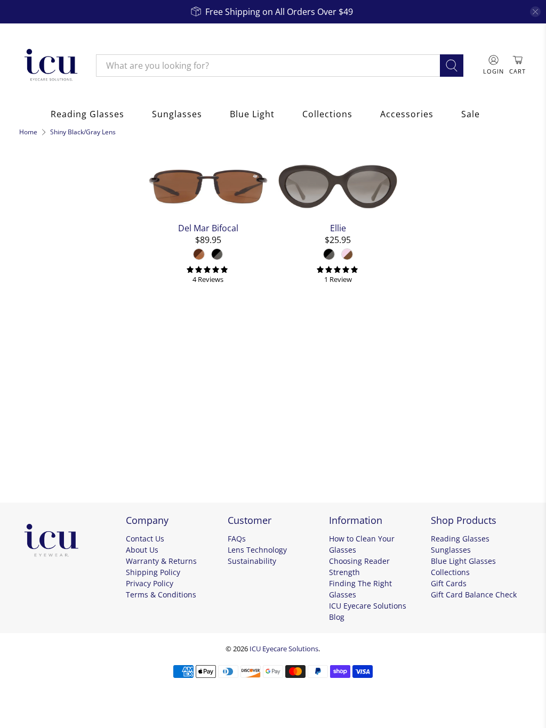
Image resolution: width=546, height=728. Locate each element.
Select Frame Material (65, 313)
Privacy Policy (149, 583)
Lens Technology (257, 550)
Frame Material (58, 290)
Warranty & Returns (161, 561)
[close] (535, 11)
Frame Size (47, 395)
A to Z (39, 217)
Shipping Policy (153, 572)
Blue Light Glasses (463, 561)
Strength (42, 424)
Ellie (338, 227)
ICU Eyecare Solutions (284, 648)
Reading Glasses (87, 114)
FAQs (237, 538)
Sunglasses (177, 114)
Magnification (54, 453)
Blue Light (252, 114)
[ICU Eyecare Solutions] (49, 65)
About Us (142, 550)
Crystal (40, 265)
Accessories (406, 114)
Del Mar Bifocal (208, 227)
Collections (327, 114)
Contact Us (145, 538)
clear (126, 239)
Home (28, 132)
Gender (38, 337)
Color (33, 242)
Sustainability (252, 561)
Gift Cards (449, 583)
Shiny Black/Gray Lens (83, 132)
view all (118, 162)
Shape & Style (54, 366)
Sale (470, 114)
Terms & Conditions (161, 594)
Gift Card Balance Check (474, 594)
